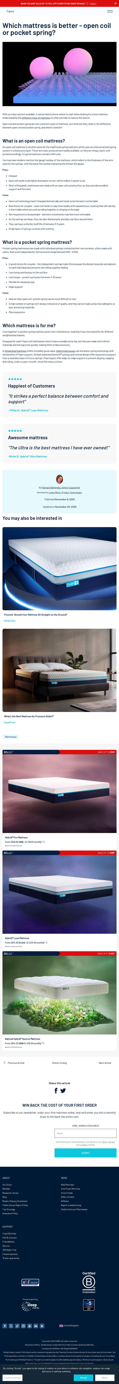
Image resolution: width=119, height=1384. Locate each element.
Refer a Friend (67, 1197)
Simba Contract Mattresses (74, 1209)
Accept (83, 1378)
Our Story (6, 1184)
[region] (59, 1374)
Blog (4, 1197)
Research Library (10, 1193)
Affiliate (65, 1201)
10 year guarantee (10, 1258)
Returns (6, 1245)
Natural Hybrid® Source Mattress (22, 1038)
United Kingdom (71, 1325)
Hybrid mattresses (65, 350)
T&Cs (93, 3)
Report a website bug (71, 1205)
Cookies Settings (12, 1378)
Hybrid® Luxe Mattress (17, 938)
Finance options (10, 1254)
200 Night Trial (9, 1250)
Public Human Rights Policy (15, 1205)
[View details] (44, 842)
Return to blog (59, 1062)
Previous (16, 1062)
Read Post (9, 620)
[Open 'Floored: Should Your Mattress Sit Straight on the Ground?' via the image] (59, 568)
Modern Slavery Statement (15, 1201)
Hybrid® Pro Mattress (16, 837)
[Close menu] (115, 3)
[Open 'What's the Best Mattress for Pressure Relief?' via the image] (59, 670)
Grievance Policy (10, 1213)
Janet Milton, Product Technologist (65, 492)
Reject (105, 1378)
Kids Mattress (67, 1184)
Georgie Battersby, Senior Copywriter (61, 487)
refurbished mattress (15, 350)
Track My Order (9, 1233)
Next (105, 1062)
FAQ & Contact (9, 1237)
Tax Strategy (8, 1209)
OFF (8, 752)
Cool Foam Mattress (70, 1188)
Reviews (6, 1188)
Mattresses (11, 736)
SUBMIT (86, 1152)
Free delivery (8, 1241)
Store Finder (67, 1193)
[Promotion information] (87, 3)
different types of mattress (36, 117)
